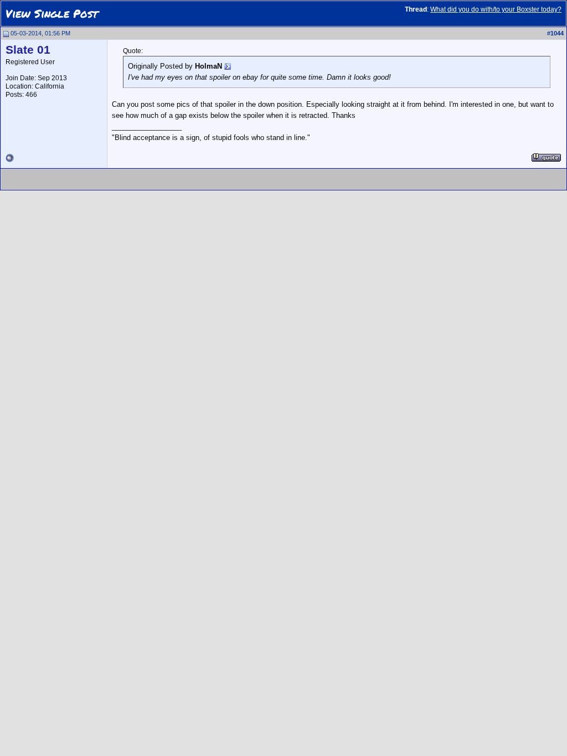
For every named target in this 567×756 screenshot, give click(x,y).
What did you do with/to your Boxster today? (495, 9)
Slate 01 (28, 49)
